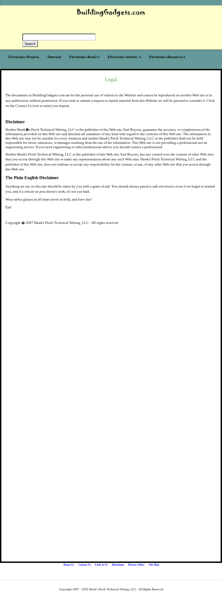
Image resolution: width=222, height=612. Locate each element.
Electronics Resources (166, 57)
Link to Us (101, 564)
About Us (68, 564)
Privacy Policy (136, 564)
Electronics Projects (23, 57)
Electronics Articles (123, 57)
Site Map (154, 564)
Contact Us (84, 564)
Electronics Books (83, 57)
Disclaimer (118, 564)
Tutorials (54, 57)
